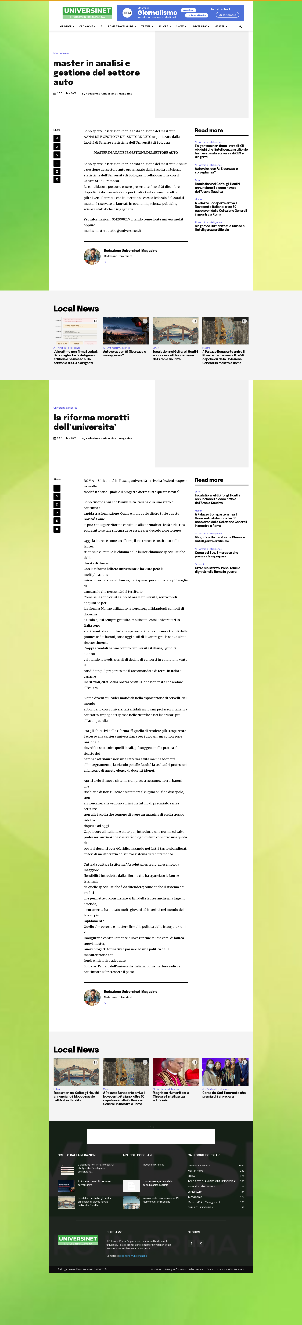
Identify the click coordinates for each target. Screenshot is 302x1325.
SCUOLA (163, 26)
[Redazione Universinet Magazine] (92, 256)
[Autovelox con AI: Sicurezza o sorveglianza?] (126, 330)
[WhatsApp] (56, 154)
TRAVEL (146, 26)
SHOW (180, 26)
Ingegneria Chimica (153, 1164)
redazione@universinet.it (133, 1255)
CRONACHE (86, 26)
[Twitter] (56, 146)
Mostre (199, 199)
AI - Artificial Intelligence (208, 142)
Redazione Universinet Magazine (109, 93)
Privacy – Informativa (175, 1269)
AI (102, 26)
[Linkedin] (56, 163)
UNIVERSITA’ (199, 26)
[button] (240, 26)
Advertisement (196, 1269)
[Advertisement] (151, 1136)
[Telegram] (56, 171)
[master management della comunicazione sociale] (131, 1186)
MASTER (219, 26)
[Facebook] (56, 138)
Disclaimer (156, 1269)
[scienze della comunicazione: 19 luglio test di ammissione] (131, 1202)
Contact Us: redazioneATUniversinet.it (225, 1269)
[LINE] (56, 179)
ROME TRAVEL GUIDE (120, 26)
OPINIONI (65, 26)
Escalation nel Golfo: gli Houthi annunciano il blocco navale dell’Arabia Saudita (217, 188)
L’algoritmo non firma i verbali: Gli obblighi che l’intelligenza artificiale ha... (96, 1168)
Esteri (198, 180)
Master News (61, 53)
